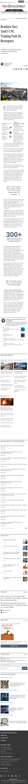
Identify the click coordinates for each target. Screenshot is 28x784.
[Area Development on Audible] (20, 776)
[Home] (9, 776)
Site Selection (3, 751)
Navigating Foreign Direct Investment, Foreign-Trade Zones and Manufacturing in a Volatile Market (14, 605)
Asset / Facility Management (6, 747)
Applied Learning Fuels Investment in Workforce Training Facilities (5, 128)
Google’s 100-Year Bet (7, 335)
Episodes (25, 592)
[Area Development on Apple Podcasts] (12, 776)
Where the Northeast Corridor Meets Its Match (12, 344)
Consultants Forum (5, 2)
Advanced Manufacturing (9, 338)
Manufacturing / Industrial (5, 396)
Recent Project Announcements (6, 753)
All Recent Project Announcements (7, 528)
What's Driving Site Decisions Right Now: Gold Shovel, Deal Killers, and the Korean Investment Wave (14, 598)
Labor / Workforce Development (6, 749)
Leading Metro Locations (5, 762)
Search (18, 10)
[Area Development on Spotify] (16, 776)
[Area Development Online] (14, 779)
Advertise (11, 2)
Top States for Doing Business (6, 764)
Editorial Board (21, 12)
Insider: (14, 658)
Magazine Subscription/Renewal (9, 732)
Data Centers (6, 328)
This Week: (13, 661)
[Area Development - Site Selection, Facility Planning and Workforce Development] (14, 6)
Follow (10, 10)
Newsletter (4, 735)
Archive (25, 654)
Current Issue (4, 737)
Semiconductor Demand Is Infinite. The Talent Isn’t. (13, 340)
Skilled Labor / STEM (20, 360)
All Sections (26, 13)
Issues (26, 620)
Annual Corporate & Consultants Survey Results (9, 761)
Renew (25, 1)
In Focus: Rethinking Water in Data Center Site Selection (12, 329)
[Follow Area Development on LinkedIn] (1, 776)
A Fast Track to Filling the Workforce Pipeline (5, 133)
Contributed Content (8, 343)
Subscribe (21, 1)
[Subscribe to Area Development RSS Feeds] (5, 776)
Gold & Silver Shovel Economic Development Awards (10, 759)
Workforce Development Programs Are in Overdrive (5, 138)
